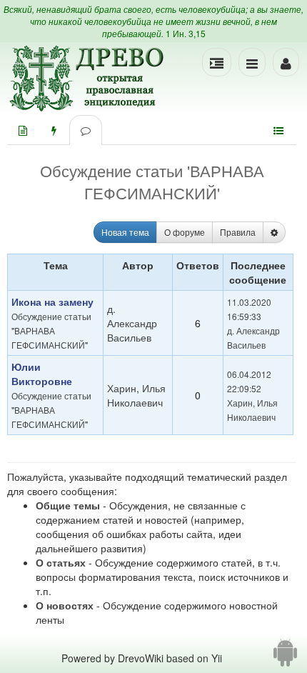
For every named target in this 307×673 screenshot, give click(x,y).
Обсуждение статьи (51, 316)
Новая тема (125, 232)
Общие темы (68, 505)
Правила (238, 232)
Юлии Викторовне (41, 373)
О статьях (61, 562)
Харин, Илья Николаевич (136, 395)
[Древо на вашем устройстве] (285, 658)
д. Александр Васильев (132, 322)
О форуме (184, 232)
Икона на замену (52, 301)
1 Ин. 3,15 (186, 33)
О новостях (65, 605)
